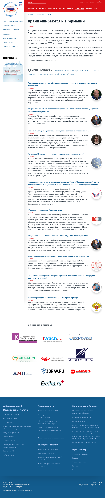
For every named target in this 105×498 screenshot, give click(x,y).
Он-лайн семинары (78, 421)
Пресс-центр (79, 8)
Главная (30, 14)
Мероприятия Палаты (84, 406)
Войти (99, 2)
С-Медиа (91, 485)
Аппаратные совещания (11, 30)
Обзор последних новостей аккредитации (45, 210)
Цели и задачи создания (11, 414)
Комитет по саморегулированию (49, 434)
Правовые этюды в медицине (81, 417)
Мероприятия (68, 8)
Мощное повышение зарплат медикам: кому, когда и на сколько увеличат (58, 235)
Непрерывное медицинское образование (51, 438)
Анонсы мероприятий (10, 46)
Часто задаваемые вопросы (13, 22)
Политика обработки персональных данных (17, 490)
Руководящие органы (10, 418)
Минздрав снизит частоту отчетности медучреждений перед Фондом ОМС (58, 256)
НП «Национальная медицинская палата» (16, 485)
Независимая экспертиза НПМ (48, 411)
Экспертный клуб (54, 8)
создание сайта (83, 485)
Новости (49, 14)
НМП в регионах (91, 8)
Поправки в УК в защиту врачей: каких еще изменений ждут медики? (56, 154)
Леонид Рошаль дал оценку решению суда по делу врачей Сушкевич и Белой (59, 131)
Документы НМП (8, 451)
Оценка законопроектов (46, 453)
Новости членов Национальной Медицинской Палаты (56, 74)
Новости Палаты (9, 26)
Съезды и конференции (11, 433)
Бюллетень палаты (9, 38)
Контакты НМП (8, 42)
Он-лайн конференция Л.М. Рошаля (84, 443)
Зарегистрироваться (87, 2)
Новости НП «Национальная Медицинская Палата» (71, 70)
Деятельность (41, 8)
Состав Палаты (8, 422)
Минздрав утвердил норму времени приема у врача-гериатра (53, 297)
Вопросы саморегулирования (48, 449)
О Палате (31, 8)
